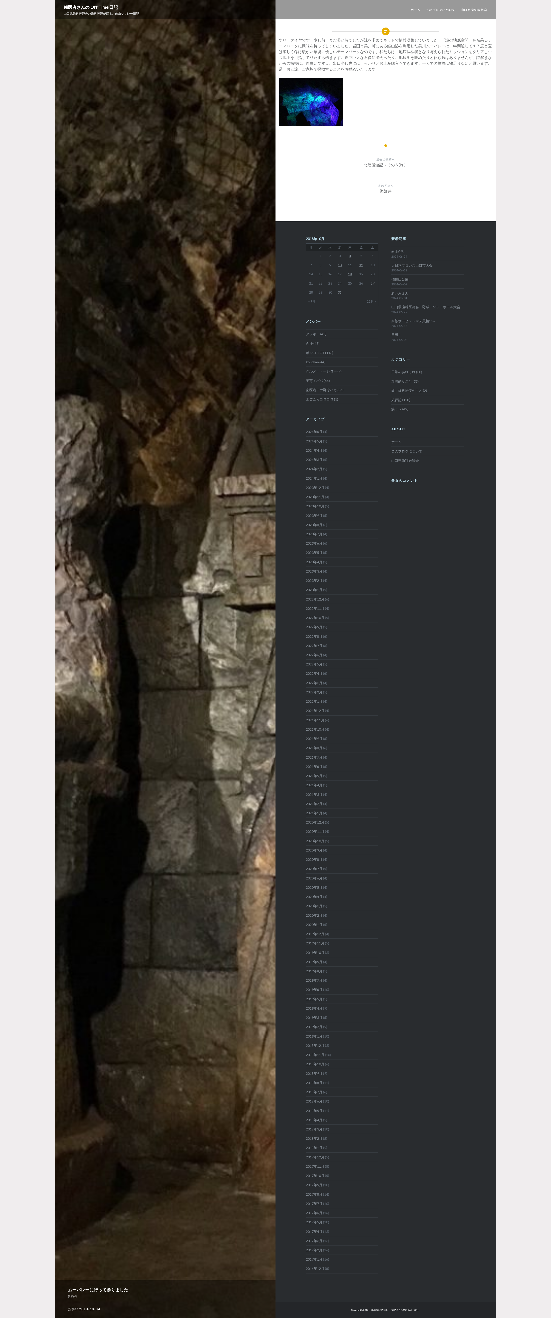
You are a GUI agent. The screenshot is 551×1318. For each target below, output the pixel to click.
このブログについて (441, 10)
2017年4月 (314, 1231)
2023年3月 (314, 571)
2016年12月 (315, 1268)
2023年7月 (314, 534)
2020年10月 (315, 841)
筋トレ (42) (399, 409)
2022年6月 (314, 655)
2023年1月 (314, 590)
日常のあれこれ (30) (406, 372)
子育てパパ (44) (318, 381)
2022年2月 (314, 692)
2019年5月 (314, 999)
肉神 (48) (312, 343)
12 (361, 265)
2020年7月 (314, 869)
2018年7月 (314, 1092)
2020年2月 (314, 915)
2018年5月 (314, 1111)
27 (373, 283)
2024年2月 (314, 469)
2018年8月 (314, 1083)
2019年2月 (314, 1027)
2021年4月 (314, 785)
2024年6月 (314, 432)
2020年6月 (314, 878)
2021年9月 (314, 738)
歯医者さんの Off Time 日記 (91, 7)
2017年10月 (315, 1175)
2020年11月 (315, 831)
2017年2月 (314, 1250)
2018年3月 (314, 1129)
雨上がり (398, 251)
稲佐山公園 (400, 279)
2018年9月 (314, 1073)
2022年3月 (314, 683)
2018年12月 (315, 1045)
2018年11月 (315, 1055)
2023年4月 (314, 562)
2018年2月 (314, 1138)
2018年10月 (315, 1064)
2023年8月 (314, 525)
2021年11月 (315, 720)
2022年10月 (315, 618)
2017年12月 (315, 1157)
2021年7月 (314, 757)
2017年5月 (314, 1222)
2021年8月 (314, 748)
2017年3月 (314, 1241)
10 (340, 265)
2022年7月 (314, 646)
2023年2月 (314, 580)
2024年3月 (314, 459)
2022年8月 (314, 636)
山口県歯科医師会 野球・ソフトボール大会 (425, 307)
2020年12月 (315, 822)
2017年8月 (314, 1194)
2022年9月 (314, 627)
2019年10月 (315, 952)
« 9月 (312, 301)
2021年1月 (314, 813)
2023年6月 (314, 543)
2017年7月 (314, 1203)
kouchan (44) (315, 362)
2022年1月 (314, 701)
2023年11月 (315, 497)
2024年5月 (314, 441)
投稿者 (72, 1296)
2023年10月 (315, 506)
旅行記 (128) (400, 400)
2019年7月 (314, 980)
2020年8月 (314, 859)
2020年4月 (314, 897)
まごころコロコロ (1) (322, 399)
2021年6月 (314, 766)
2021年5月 (314, 776)
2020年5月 (314, 887)
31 (340, 292)
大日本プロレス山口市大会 (412, 265)
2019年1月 (314, 1036)
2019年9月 (314, 962)
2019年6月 (314, 989)
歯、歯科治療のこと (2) (409, 390)
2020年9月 (314, 850)
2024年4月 (314, 450)
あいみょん (400, 293)
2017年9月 (314, 1185)
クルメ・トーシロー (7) (324, 371)
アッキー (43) (316, 334)
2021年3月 (314, 794)
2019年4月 (314, 1008)
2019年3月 (314, 1017)
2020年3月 (314, 906)
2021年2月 (314, 804)
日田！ (396, 335)
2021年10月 (315, 729)
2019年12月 (315, 934)
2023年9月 (314, 515)
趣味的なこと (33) (405, 381)
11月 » (371, 301)
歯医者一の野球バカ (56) (325, 390)
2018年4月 (314, 1120)
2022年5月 (314, 664)
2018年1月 (314, 1148)
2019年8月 (314, 971)
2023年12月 (315, 487)
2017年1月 (314, 1259)
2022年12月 (315, 599)
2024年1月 (314, 478)
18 (350, 274)
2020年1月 (314, 924)
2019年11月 (315, 943)
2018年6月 (314, 1101)
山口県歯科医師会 (474, 10)
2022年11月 (315, 608)
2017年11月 (315, 1166)
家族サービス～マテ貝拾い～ (413, 321)
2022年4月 (314, 673)
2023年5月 (314, 552)
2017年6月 (314, 1213)
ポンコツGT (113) (319, 353)
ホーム (416, 10)
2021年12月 (315, 710)
